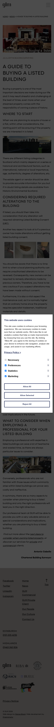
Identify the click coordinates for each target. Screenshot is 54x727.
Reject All (27, 404)
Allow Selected (27, 395)
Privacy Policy (12, 352)
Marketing (13, 376)
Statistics (13, 371)
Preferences (14, 365)
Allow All (27, 386)
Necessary (13, 360)
